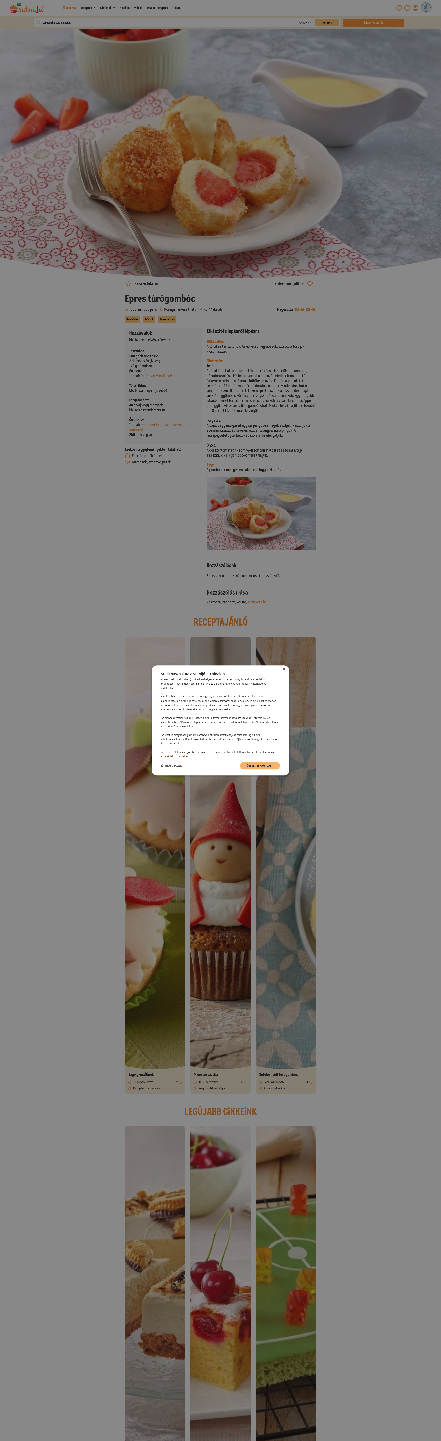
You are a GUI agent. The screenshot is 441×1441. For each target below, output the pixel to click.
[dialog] (220, 720)
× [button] (284, 669)
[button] (171, 766)
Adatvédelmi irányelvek (175, 756)
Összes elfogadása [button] (260, 765)
